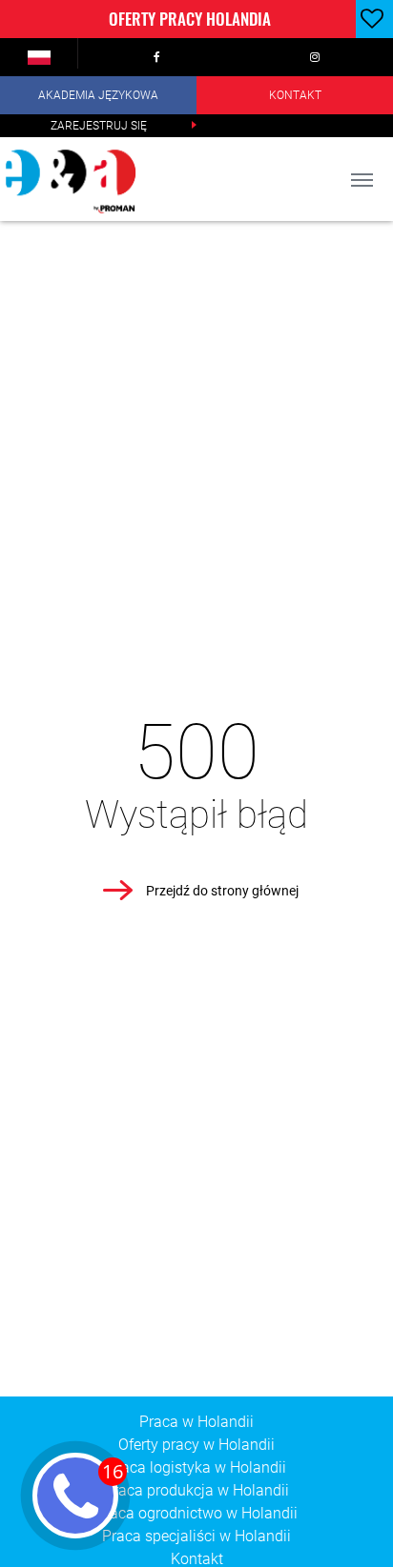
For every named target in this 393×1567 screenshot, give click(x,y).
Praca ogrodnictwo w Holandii (196, 1513)
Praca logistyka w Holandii (196, 1467)
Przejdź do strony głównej (222, 890)
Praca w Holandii (196, 1422)
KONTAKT (295, 95)
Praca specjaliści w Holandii (196, 1536)
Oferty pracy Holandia (190, 18)
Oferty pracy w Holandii (196, 1445)
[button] (39, 57)
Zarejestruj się (99, 125)
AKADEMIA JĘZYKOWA (98, 95)
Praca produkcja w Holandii (196, 1490)
